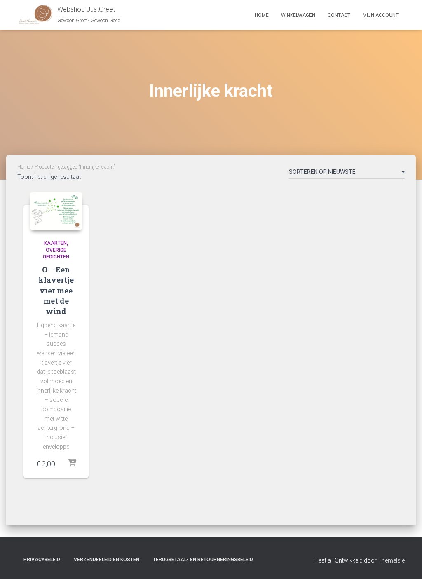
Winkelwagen (298, 15)
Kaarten (55, 243)
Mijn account (381, 15)
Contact (339, 15)
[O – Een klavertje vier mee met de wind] (56, 211)
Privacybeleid (41, 560)
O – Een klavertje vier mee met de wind (56, 290)
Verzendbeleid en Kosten (106, 560)
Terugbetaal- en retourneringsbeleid (203, 560)
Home (262, 15)
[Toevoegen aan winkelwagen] (72, 463)
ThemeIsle (391, 560)
